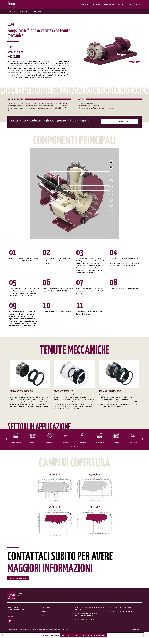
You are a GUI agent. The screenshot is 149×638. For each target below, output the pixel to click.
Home (9, 11)
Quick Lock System (109, 4)
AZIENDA (120, 4)
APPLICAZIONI (96, 4)
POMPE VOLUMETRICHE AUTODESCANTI (120, 611)
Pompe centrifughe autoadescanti (120, 607)
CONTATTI (129, 4)
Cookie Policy (65, 629)
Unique (139, 629)
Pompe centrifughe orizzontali (25, 11)
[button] (6, 439)
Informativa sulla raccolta (51, 635)
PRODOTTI (85, 4)
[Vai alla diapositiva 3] (74, 446)
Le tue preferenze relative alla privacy (81, 635)
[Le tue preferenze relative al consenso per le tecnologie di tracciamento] (2, 635)
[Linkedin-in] (10, 621)
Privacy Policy (58, 629)
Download (119, 121)
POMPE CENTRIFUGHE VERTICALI (84, 619)
